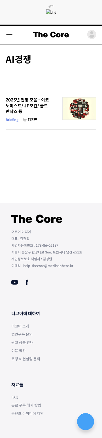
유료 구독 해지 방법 (26, 405)
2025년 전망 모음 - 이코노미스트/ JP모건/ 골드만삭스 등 (27, 105)
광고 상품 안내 (22, 342)
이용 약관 (18, 351)
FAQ (14, 397)
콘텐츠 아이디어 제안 (27, 413)
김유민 (32, 120)
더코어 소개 (20, 326)
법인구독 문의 (22, 334)
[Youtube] (14, 282)
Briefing (12, 120)
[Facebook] (27, 282)
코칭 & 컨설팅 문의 (25, 359)
